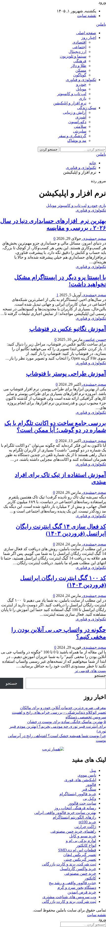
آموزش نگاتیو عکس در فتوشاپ (67, 329)
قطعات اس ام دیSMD (77, 850)
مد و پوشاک (76, 140)
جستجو (100, 675)
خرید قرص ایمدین (82, 892)
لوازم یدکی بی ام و (81, 841)
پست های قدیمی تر (90, 671)
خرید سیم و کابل (82, 836)
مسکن (80, 70)
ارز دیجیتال (77, 52)
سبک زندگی (86, 108)
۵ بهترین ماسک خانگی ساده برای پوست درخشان (66, 722)
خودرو (81, 84)
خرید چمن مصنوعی (80, 873)
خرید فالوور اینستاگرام (77, 794)
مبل (93, 770)
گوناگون (79, 75)
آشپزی (80, 117)
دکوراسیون (77, 122)
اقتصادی (79, 42)
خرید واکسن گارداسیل (78, 869)
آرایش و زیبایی (74, 112)
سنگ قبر (89, 789)
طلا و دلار (78, 66)
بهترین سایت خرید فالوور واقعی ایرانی (65, 813)
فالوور (91, 784)
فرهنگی (79, 61)
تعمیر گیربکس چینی (80, 859)
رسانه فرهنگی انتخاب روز (75, 808)
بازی (82, 98)
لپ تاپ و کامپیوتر (71, 94)
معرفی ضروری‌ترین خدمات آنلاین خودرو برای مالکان (63, 708)
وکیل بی (89, 798)
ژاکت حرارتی (85, 827)
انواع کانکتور (86, 845)
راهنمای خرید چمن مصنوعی (73, 831)
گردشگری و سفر (72, 136)
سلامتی (80, 126)
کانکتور (90, 878)
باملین (101, 24)
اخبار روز (88, 37)
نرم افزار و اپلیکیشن (69, 103)
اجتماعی (79, 47)
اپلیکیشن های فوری (80, 780)
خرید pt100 (87, 822)
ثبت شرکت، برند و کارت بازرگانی (69, 864)
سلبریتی (79, 131)
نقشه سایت (86, 16)
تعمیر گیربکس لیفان (79, 855)
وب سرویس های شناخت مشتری (69, 897)
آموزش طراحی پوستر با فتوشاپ (66, 373)
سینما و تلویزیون (73, 56)
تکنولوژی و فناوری (81, 80)
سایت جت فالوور (82, 803)
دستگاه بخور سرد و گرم (76, 887)
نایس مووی (87, 775)
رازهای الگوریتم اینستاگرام (74, 817)
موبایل (81, 89)
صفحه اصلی (86, 33)
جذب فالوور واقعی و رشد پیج (72, 883)
